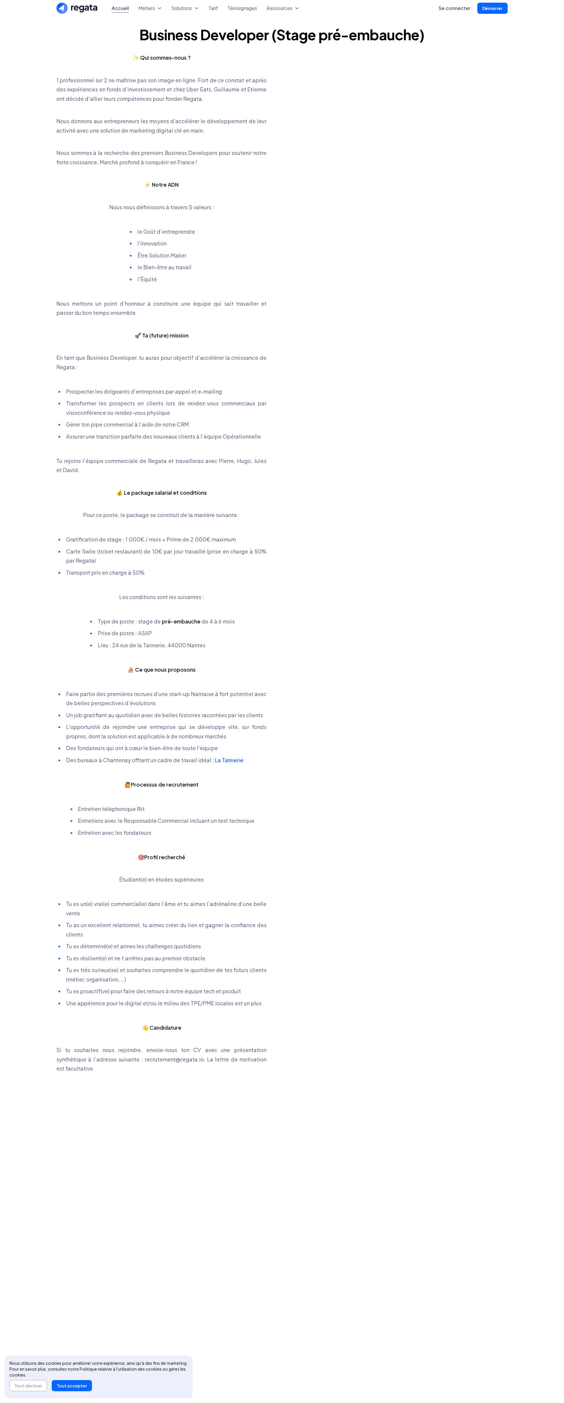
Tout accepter (72, 1385)
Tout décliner (28, 1385)
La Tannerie (229, 760)
